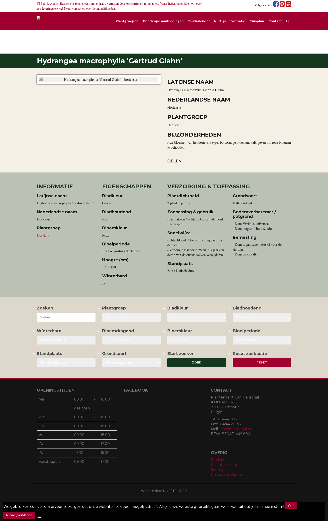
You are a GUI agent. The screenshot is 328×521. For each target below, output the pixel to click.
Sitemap (218, 469)
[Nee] (39, 517)
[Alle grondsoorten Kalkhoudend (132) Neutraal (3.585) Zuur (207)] (131, 362)
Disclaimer (220, 460)
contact (76, 8)
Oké (291, 506)
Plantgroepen (127, 21)
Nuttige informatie (229, 21)
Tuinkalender (199, 21)
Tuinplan (257, 21)
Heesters (173, 124)
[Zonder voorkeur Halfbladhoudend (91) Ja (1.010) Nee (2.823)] (262, 317)
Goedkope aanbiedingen (163, 21)
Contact (275, 21)
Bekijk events (49, 3)
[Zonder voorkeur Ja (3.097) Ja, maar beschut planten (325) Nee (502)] (66, 340)
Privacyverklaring (226, 474)
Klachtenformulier (227, 465)
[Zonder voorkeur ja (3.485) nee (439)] (131, 340)
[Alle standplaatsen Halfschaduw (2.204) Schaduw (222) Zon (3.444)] (66, 362)
